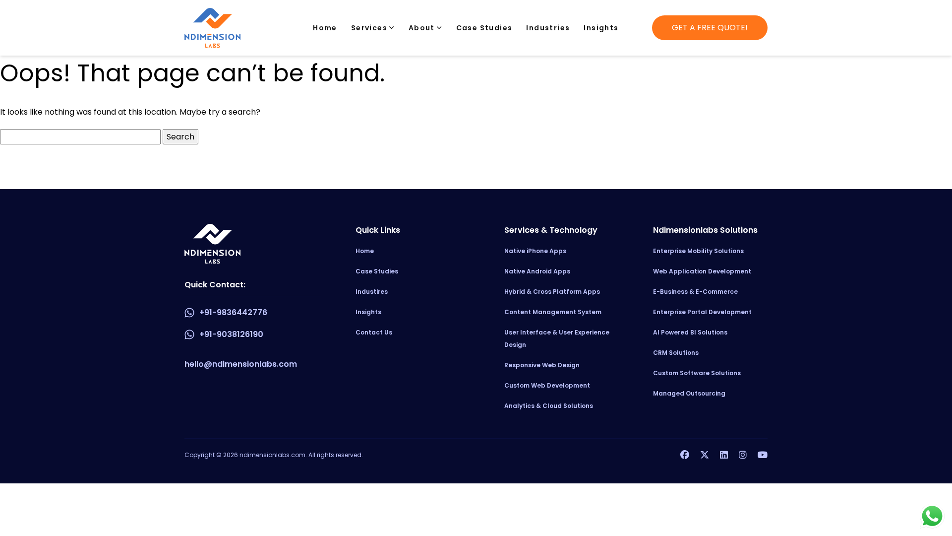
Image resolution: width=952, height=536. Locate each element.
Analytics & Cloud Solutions (548, 406)
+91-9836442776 (233, 312)
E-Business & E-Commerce (695, 291)
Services (370, 28)
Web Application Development (702, 271)
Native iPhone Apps (535, 251)
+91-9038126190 (231, 334)
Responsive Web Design (542, 365)
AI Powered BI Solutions (690, 332)
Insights (601, 28)
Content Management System (552, 312)
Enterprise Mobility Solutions (698, 251)
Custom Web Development (547, 385)
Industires (372, 291)
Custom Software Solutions (697, 373)
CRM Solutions (676, 352)
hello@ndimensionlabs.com (240, 364)
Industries (548, 28)
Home (325, 28)
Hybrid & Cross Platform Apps (552, 291)
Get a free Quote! (710, 27)
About (423, 28)
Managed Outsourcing (689, 393)
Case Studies (484, 28)
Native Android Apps (537, 271)
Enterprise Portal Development (702, 312)
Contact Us (374, 332)
